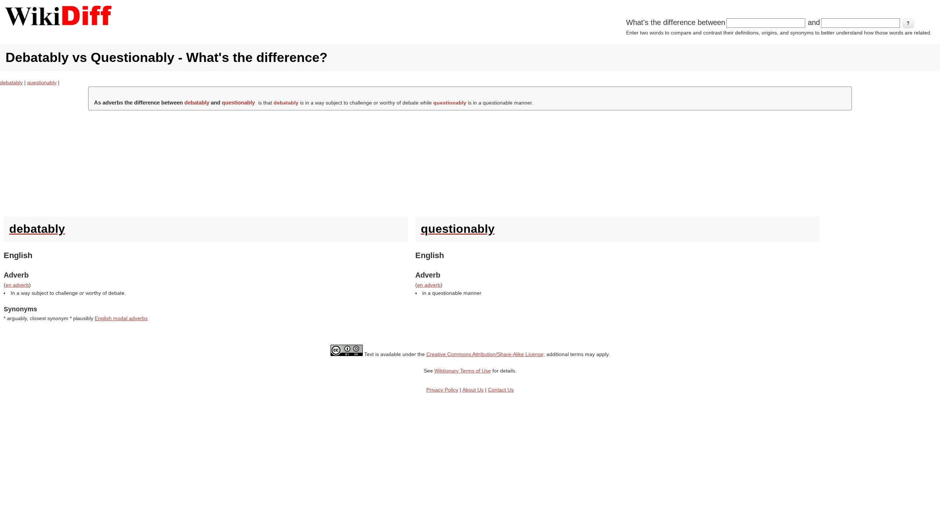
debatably (11, 82)
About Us (473, 390)
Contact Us (501, 390)
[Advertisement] (470, 161)
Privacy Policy (442, 390)
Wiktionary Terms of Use (462, 371)
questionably (42, 82)
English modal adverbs (121, 318)
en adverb (17, 285)
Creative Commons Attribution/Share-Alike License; (485, 354)
